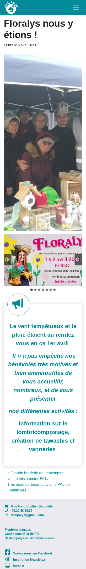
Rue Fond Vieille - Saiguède (30, 506)
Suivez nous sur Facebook (33, 553)
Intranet (18, 566)
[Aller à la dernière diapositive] (7, 259)
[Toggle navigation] (75, 7)
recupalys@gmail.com (26, 515)
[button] (43, 260)
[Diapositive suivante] (78, 259)
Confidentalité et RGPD (22, 534)
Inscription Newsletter (29, 559)
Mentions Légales (18, 529)
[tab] (31, 290)
